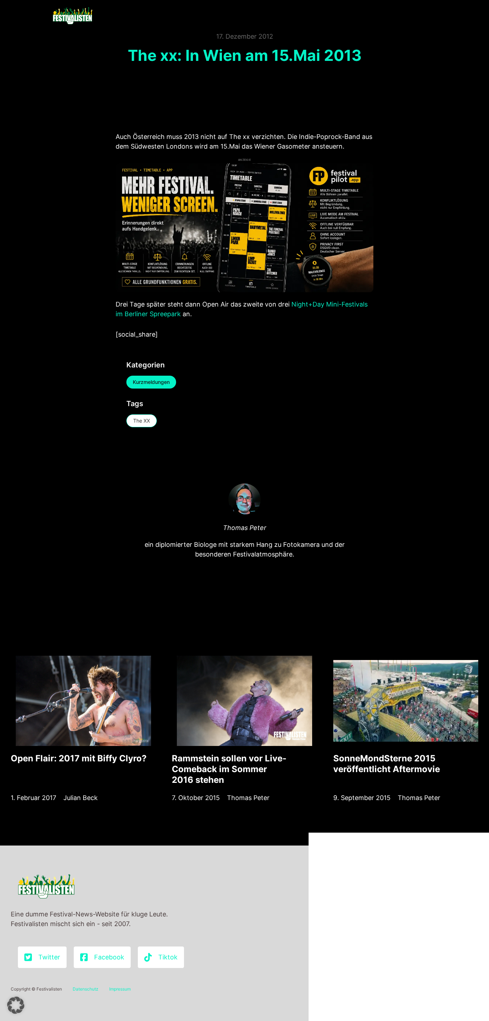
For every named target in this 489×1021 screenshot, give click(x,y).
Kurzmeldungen (151, 382)
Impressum (120, 989)
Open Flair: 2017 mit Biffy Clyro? (78, 758)
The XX (141, 421)
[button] (16, 1005)
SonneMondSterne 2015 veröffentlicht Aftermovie (386, 763)
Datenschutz (85, 989)
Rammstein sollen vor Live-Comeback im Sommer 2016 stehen (229, 769)
